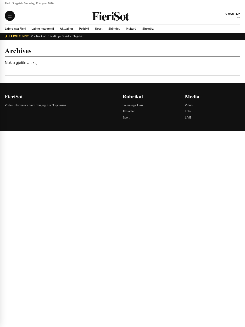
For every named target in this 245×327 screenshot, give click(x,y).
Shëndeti (114, 28)
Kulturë (131, 28)
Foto (188, 111)
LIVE (188, 117)
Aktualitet (66, 28)
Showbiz (148, 28)
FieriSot (110, 15)
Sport (98, 28)
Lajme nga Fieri (15, 28)
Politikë (84, 28)
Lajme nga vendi (43, 28)
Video (189, 105)
